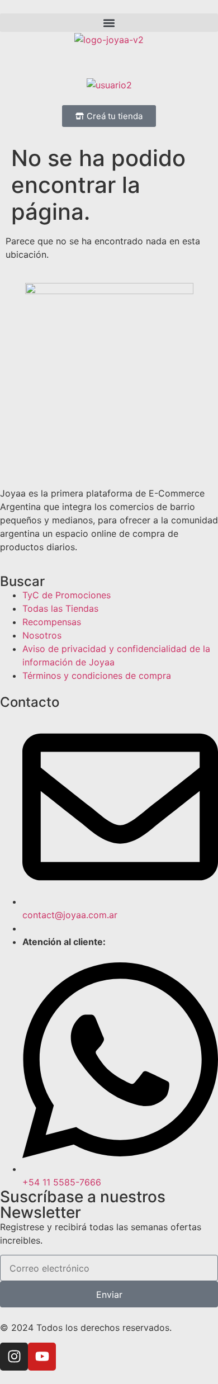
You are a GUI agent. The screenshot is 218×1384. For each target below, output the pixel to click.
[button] (109, 22)
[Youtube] (42, 1357)
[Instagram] (14, 1357)
